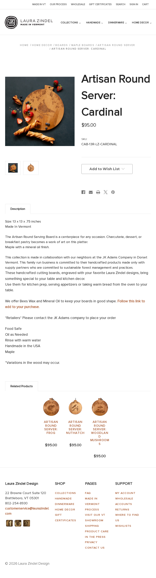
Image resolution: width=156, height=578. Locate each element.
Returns (122, 509)
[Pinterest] (113, 192)
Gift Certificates (100, 4)
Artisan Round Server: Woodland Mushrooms (99, 433)
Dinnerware (116, 22)
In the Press (95, 537)
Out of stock (100, 407)
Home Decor (140, 22)
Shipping (92, 525)
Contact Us (95, 547)
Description (17, 209)
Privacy (91, 542)
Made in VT (39, 4)
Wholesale (78, 4)
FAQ (88, 493)
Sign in (134, 4)
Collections (70, 22)
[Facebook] (83, 192)
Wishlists (123, 525)
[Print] (98, 192)
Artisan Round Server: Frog (51, 427)
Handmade (93, 22)
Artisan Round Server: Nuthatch (75, 427)
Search (120, 4)
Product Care (97, 531)
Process (92, 509)
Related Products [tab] (21, 386)
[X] (105, 192)
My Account (125, 493)
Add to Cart (51, 407)
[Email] (91, 192)
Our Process (58, 4)
